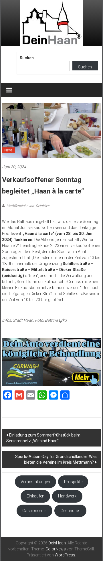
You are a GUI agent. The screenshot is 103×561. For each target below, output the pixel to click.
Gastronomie (34, 510)
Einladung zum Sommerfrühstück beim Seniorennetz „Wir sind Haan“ (43, 438)
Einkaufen (35, 496)
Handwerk (67, 496)
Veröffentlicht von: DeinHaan (28, 206)
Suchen (27, 58)
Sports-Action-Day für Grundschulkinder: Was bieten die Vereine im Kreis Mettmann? (56, 459)
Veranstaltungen (35, 481)
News (8, 150)
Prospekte (73, 481)
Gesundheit (70, 510)
